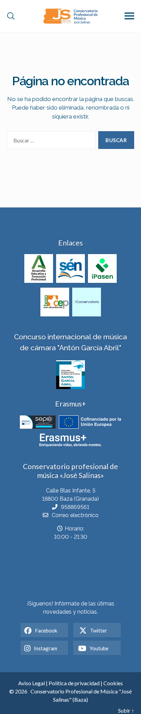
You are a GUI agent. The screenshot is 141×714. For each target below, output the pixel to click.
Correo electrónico (75, 515)
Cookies (113, 683)
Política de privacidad (74, 683)
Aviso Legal (31, 683)
